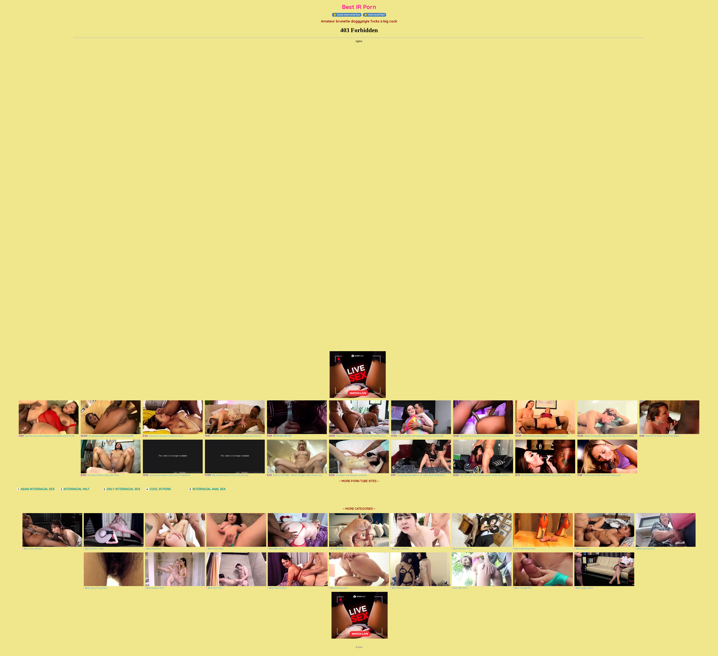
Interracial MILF (376, 14)
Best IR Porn (359, 6)
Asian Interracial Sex (348, 14)
